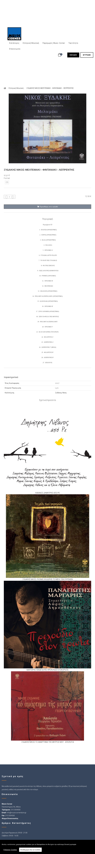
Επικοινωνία (14, 49)
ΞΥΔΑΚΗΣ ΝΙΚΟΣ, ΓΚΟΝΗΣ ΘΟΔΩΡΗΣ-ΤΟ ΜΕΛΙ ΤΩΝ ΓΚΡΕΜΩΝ (47, 579)
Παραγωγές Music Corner (54, 43)
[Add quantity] (12, 197)
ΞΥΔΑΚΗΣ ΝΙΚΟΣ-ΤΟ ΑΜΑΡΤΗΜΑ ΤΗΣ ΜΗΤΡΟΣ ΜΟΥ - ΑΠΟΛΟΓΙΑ (47, 742)
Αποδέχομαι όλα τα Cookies (30, 850)
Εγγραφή (88, 55)
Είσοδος (74, 55)
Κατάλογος (14, 43)
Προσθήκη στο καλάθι (48, 207)
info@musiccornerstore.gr (16, 813)
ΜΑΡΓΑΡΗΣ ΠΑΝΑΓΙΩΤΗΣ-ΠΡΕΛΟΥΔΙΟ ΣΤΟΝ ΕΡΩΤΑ (47, 670)
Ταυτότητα (73, 43)
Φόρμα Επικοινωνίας (10, 818)
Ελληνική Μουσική (31, 43)
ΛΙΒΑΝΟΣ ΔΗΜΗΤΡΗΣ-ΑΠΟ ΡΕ (47, 493)
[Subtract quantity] (6, 197)
